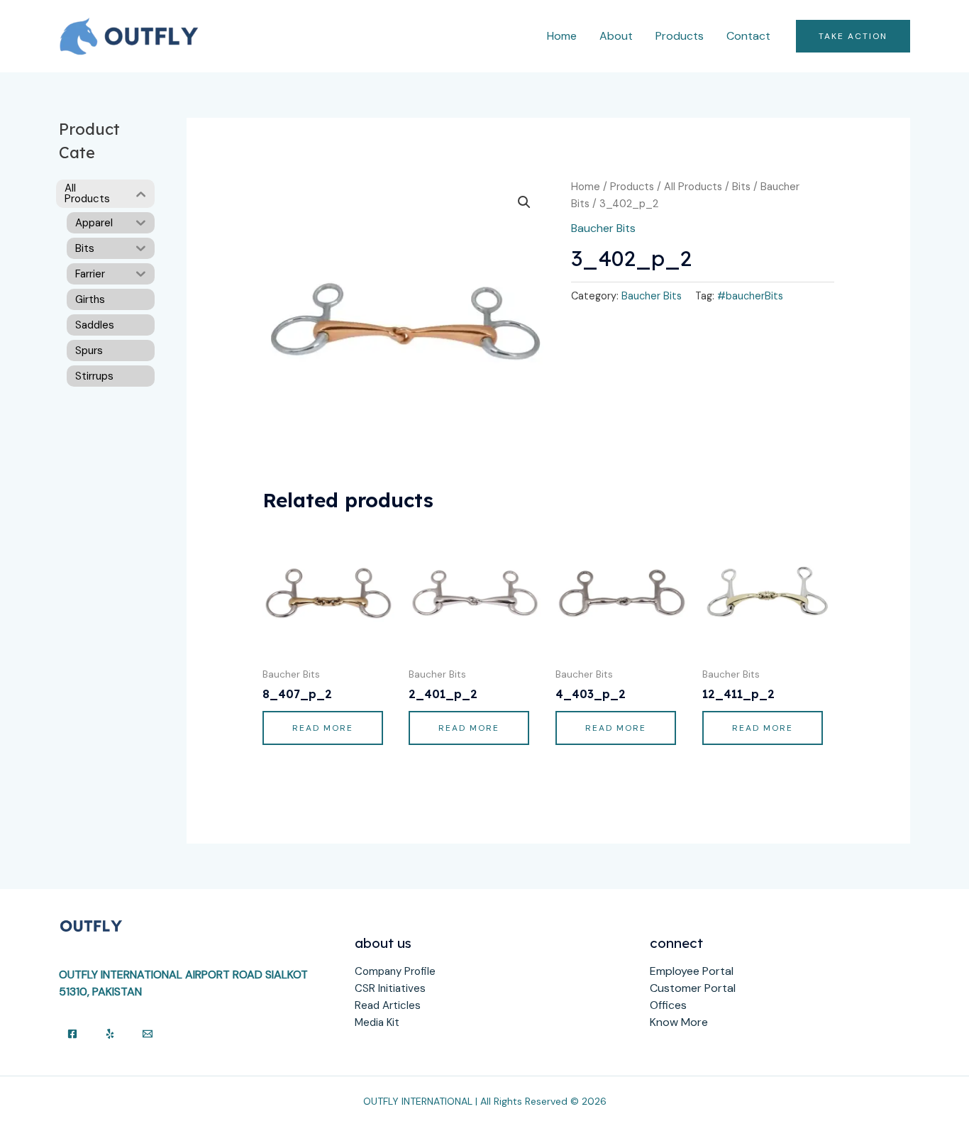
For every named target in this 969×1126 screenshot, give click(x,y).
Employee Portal (691, 971)
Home (562, 35)
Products (679, 35)
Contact (748, 35)
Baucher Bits (603, 228)
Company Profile (395, 971)
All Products (693, 187)
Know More (679, 1022)
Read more (322, 728)
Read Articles (388, 1005)
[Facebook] (72, 1033)
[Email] (147, 1033)
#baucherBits (750, 295)
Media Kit (377, 1022)
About (616, 35)
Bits (741, 187)
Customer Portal (693, 988)
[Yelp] (109, 1033)
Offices (668, 1005)
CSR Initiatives (390, 988)
